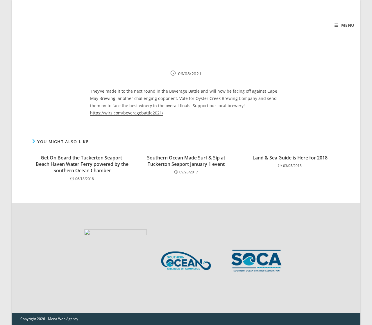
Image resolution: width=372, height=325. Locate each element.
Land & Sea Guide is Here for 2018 (290, 158)
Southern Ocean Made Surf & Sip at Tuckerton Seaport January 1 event (186, 161)
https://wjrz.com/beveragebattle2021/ (126, 113)
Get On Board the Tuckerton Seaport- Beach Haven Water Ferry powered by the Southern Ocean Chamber (82, 164)
